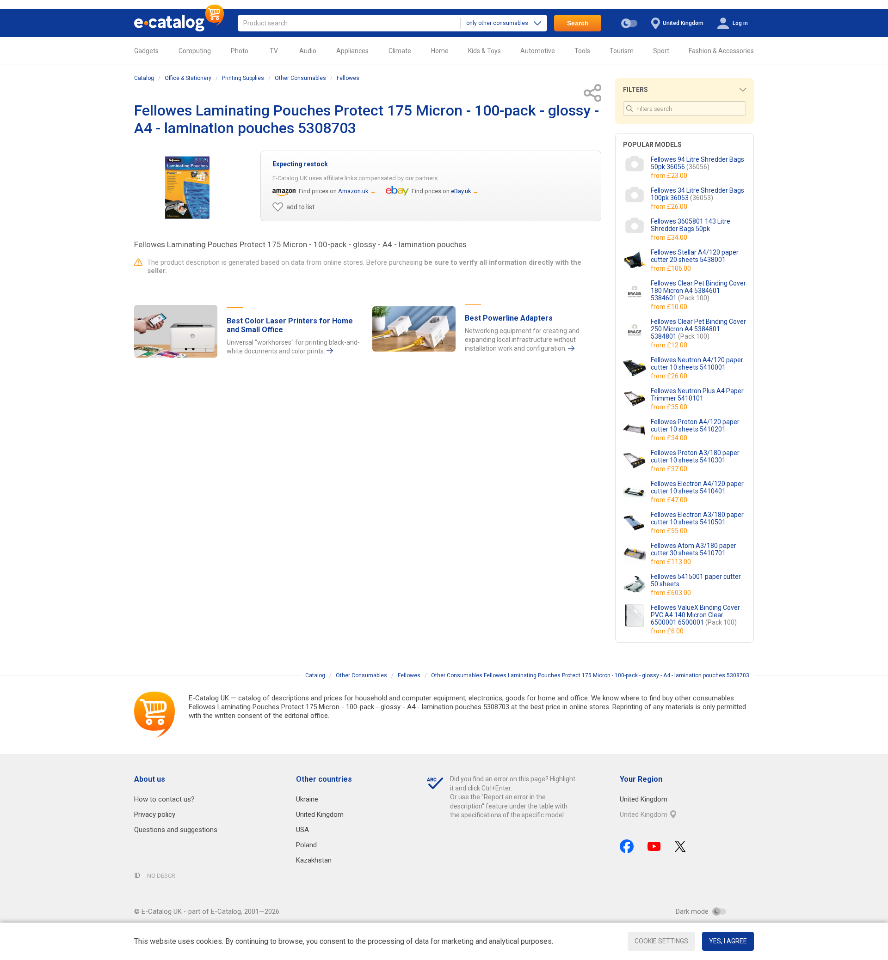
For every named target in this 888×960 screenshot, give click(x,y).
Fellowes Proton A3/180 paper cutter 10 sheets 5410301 (695, 456)
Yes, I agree (728, 941)
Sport (661, 51)
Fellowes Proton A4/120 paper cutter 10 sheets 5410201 (695, 425)
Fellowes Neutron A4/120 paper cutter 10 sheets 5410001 (697, 363)
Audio (307, 51)
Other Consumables (300, 78)
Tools (582, 51)
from (670, 175)
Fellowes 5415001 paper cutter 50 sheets (696, 580)
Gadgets (146, 51)
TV (273, 51)
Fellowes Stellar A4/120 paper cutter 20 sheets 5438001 (695, 256)
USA (302, 830)
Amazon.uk (353, 191)
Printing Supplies (243, 78)
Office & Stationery (188, 78)
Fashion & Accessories (721, 51)
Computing (195, 51)
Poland (306, 845)
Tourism (622, 51)
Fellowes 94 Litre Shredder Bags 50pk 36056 (697, 163)
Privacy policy (154, 814)
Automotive (537, 51)
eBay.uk (461, 191)
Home (440, 51)
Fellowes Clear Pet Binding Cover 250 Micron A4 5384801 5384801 (698, 329)
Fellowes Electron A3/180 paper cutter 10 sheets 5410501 (697, 518)
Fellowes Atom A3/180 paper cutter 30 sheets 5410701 (693, 549)
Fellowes (348, 78)
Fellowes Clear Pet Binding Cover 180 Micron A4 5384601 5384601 (698, 290)
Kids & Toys (484, 51)
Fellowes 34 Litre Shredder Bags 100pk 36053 (697, 194)
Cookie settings (661, 941)
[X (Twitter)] (680, 846)
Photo (239, 51)
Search (578, 23)
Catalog (144, 78)
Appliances (352, 51)
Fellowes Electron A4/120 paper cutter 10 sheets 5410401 (697, 487)
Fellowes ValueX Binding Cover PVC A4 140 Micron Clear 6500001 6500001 (695, 615)
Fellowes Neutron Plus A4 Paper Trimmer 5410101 (697, 394)
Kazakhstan (314, 860)
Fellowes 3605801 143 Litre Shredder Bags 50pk (690, 225)
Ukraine (307, 799)
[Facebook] (627, 846)
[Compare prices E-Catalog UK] (179, 23)
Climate (399, 51)
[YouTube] (654, 846)
